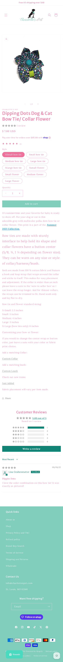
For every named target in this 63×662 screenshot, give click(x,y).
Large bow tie (37, 161)
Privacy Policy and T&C (18, 532)
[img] (9, 467)
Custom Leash (10, 371)
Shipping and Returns (17, 559)
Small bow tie (36, 154)
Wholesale (11, 566)
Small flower (12, 174)
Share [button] (8, 398)
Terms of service (40, 656)
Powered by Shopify (34, 651)
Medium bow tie (14, 161)
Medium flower (35, 174)
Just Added (8, 383)
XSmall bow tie (13, 154)
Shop (8, 526)
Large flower (12, 181)
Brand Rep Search (15, 546)
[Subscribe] (48, 606)
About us (10, 519)
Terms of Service (14, 552)
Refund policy (13, 539)
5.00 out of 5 (39, 418)
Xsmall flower (36, 167)
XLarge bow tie (13, 167)
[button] (6, 15)
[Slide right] (38, 104)
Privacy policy (24, 656)
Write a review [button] (31, 448)
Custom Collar (10, 358)
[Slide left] (25, 104)
